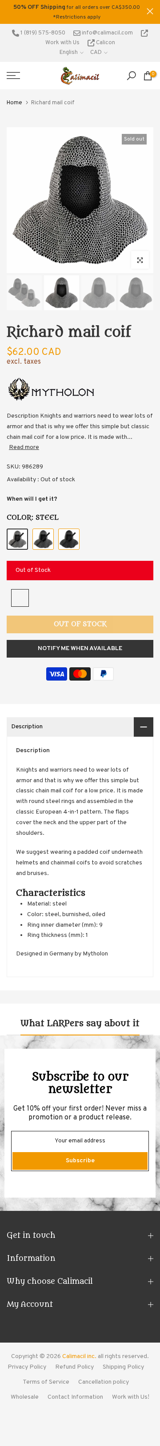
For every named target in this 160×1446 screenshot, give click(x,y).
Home (14, 103)
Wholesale (25, 1397)
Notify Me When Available (80, 648)
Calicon (105, 42)
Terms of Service (46, 1382)
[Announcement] (76, 12)
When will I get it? (32, 499)
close (150, 11)
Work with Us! (130, 1397)
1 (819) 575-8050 (42, 33)
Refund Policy (74, 1367)
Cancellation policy (103, 1382)
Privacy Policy (27, 1367)
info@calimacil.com (106, 33)
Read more (24, 447)
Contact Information (75, 1397)
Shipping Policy (123, 1367)
